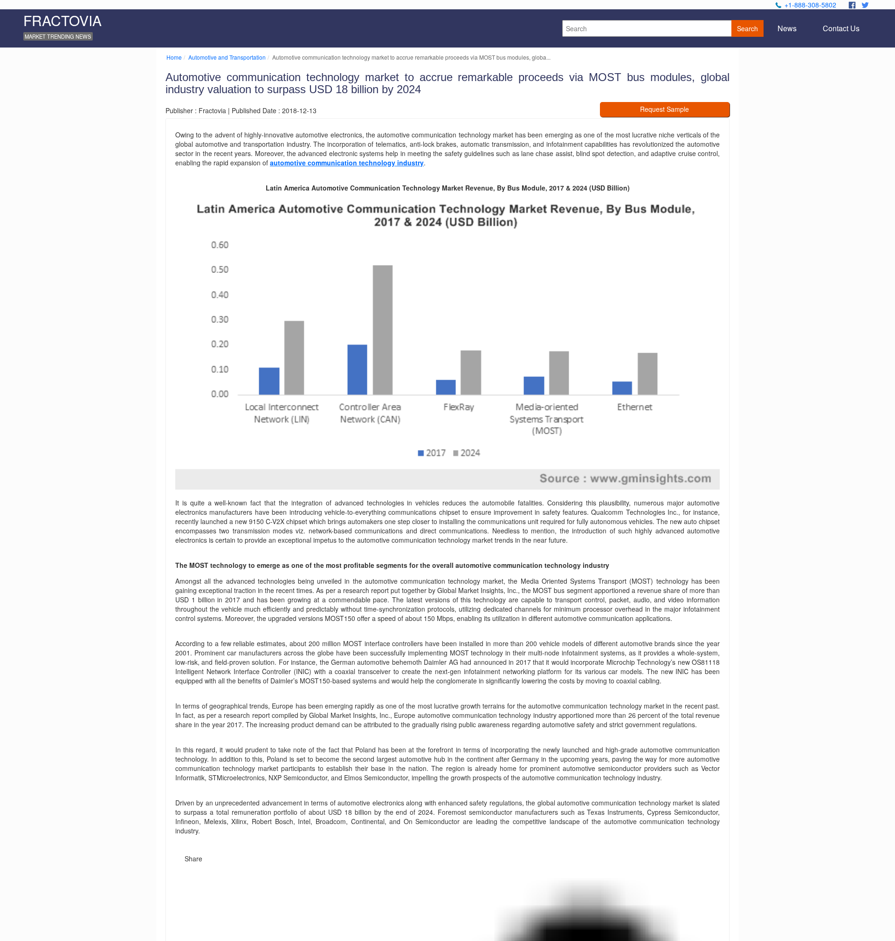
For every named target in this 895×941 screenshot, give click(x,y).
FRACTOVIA (62, 20)
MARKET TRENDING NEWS (58, 36)
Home (174, 57)
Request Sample (664, 109)
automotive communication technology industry (347, 162)
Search (747, 28)
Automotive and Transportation (227, 57)
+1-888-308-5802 (810, 4)
